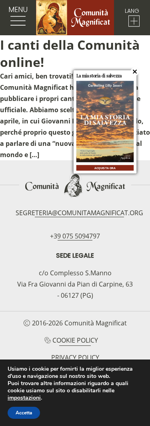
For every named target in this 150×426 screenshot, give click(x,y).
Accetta (24, 413)
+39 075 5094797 (75, 236)
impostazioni (24, 398)
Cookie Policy (75, 340)
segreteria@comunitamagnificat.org (79, 212)
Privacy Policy (75, 357)
